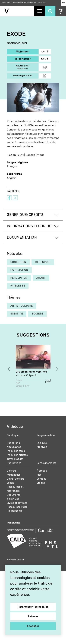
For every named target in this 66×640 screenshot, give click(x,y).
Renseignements (46, 463)
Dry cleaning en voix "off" (32, 371)
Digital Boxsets (15, 478)
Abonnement (17, 3)
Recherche (13, 442)
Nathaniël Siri (17, 43)
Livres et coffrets (17, 502)
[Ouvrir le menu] (39, 11)
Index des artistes (17, 455)
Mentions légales (15, 559)
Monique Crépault (26, 375)
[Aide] (60, 11)
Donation (6, 3)
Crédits (41, 482)
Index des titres (16, 451)
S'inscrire (42, 3)
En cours (42, 442)
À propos (42, 470)
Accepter (33, 626)
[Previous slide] (9, 369)
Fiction (11, 155)
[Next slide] (57, 369)
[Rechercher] (50, 11)
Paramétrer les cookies (33, 606)
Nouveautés (14, 446)
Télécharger (27, 58)
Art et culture (21, 305)
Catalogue (13, 435)
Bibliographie (14, 511)
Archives (42, 446)
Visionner (27, 51)
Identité (16, 313)
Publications (14, 463)
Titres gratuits (15, 459)
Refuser (33, 616)
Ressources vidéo (17, 506)
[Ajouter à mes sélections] (48, 381)
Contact (41, 478)
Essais (10, 482)
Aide (39, 474)
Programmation (46, 435)
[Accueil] (17, 11)
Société (37, 313)
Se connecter (30, 3)
